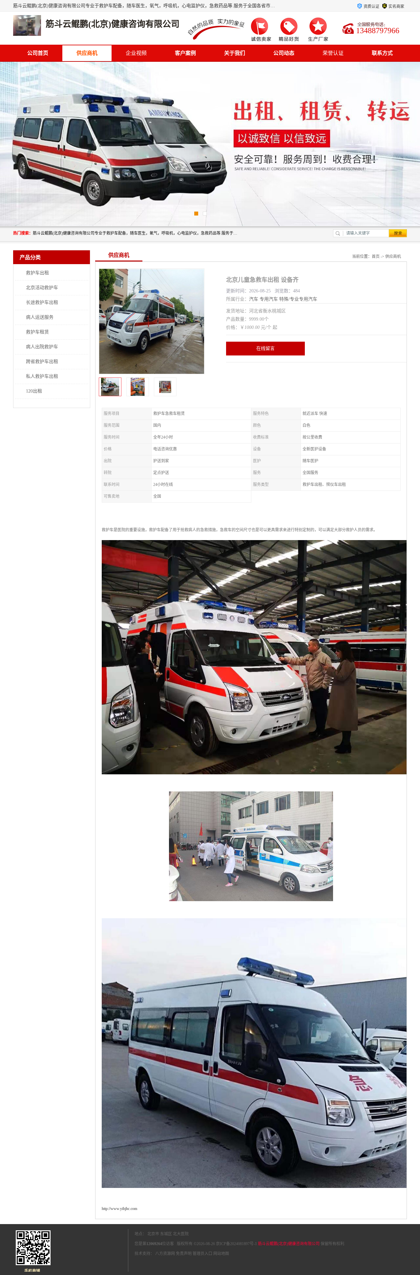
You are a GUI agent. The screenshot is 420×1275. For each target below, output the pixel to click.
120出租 (34, 391)
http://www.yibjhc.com (119, 1208)
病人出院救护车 (42, 346)
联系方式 (382, 53)
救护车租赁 (37, 332)
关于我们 (234, 53)
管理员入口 (202, 1253)
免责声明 (184, 1253)
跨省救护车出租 (42, 361)
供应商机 (86, 53)
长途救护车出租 (42, 302)
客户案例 (185, 53)
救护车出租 (37, 272)
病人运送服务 (39, 317)
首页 (376, 256)
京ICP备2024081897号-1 (236, 1243)
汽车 (253, 299)
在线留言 (265, 348)
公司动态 (283, 53)
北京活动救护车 (42, 287)
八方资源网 (165, 1253)
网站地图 (221, 1253)
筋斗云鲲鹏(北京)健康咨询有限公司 (289, 1243)
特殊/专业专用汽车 (298, 299)
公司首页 (37, 53)
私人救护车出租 (42, 376)
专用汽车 (269, 299)
